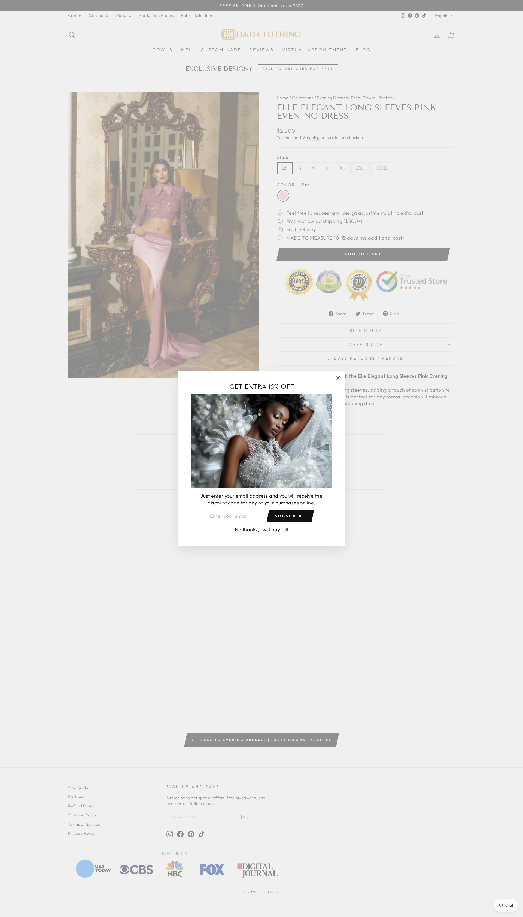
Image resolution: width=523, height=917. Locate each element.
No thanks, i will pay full (261, 530)
